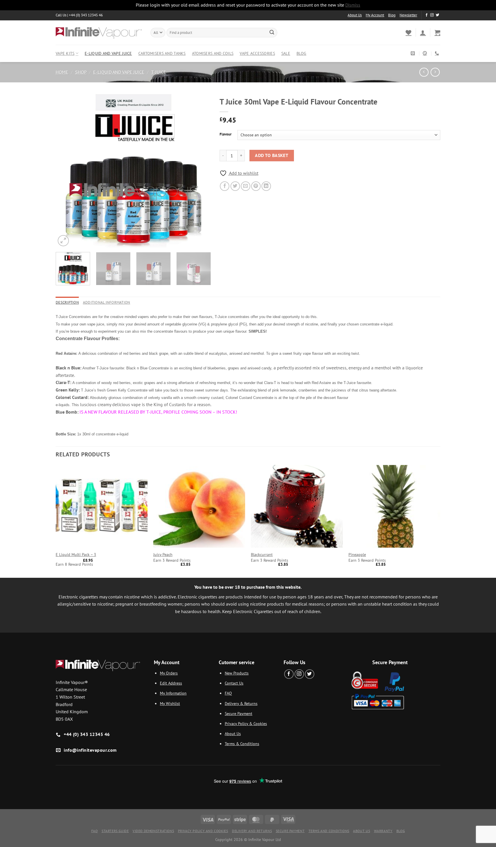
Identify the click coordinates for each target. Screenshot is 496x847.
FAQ (228, 693)
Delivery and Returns (252, 831)
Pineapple (357, 554)
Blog (392, 15)
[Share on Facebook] (224, 186)
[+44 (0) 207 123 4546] (437, 53)
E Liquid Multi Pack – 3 (76, 554)
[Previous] (66, 170)
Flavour (226, 134)
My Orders (169, 673)
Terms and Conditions (329, 831)
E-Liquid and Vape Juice (108, 53)
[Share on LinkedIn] (266, 186)
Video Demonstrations (153, 831)
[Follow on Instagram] (432, 15)
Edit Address (171, 683)
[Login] (423, 32)
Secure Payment (238, 713)
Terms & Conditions (242, 743)
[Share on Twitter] (235, 186)
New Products (237, 673)
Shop (81, 72)
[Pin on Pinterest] (256, 186)
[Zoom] (63, 240)
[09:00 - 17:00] (425, 53)
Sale (285, 53)
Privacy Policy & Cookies (246, 723)
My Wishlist (170, 703)
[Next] (200, 170)
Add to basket (271, 155)
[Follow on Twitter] (437, 15)
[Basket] (437, 32)
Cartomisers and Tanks (162, 53)
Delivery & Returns (241, 703)
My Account (375, 15)
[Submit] (272, 32)
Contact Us (234, 683)
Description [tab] (67, 302)
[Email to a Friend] (245, 186)
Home (62, 72)
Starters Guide (115, 831)
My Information (173, 693)
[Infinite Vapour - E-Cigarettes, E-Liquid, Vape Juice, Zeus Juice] (99, 32)
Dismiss (352, 5)
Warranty (383, 831)
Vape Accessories (257, 53)
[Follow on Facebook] (426, 15)
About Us (355, 15)
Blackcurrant (262, 554)
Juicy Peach (163, 554)
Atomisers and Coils (212, 53)
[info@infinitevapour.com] (413, 53)
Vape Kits (65, 53)
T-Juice (158, 72)
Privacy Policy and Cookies (203, 831)
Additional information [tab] (106, 302)
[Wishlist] (408, 32)
